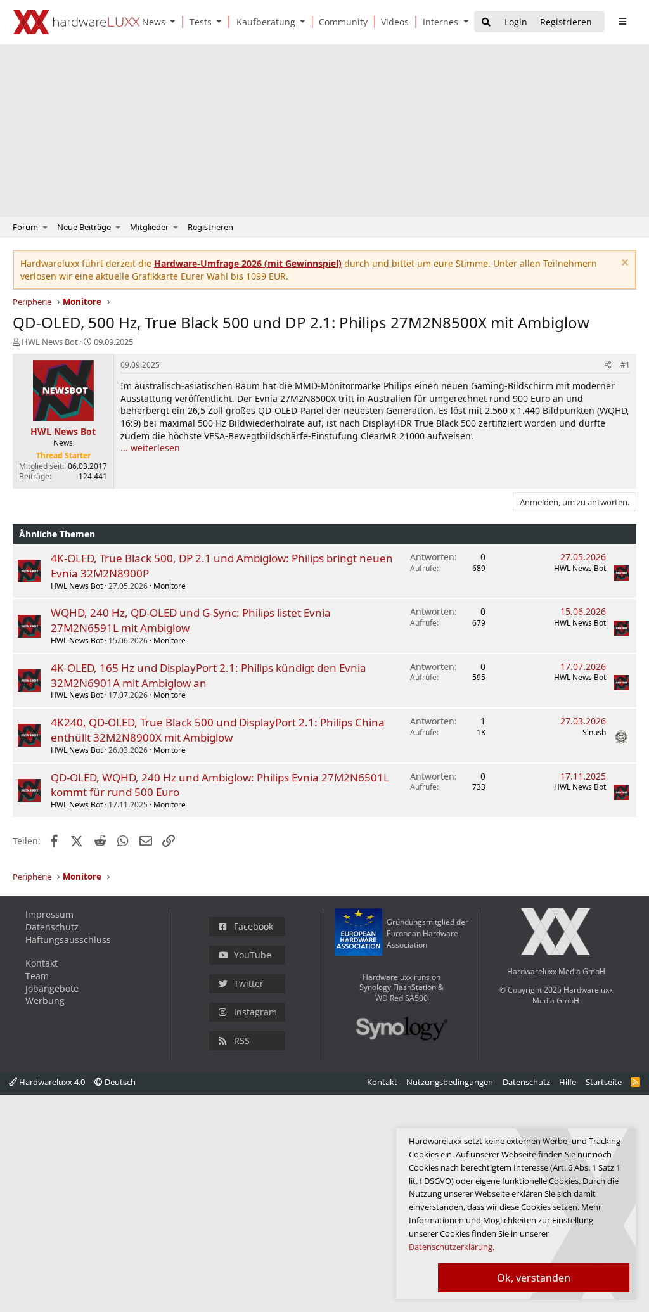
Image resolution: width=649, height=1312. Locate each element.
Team (37, 976)
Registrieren (210, 227)
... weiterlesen (150, 448)
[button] (175, 22)
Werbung (45, 1000)
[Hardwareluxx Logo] (76, 22)
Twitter (249, 983)
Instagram (255, 1012)
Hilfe (567, 1082)
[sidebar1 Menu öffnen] (622, 21)
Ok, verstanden (533, 1278)
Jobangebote (52, 988)
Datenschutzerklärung (450, 1246)
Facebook (253, 926)
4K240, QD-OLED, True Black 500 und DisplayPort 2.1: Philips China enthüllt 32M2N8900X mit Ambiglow (218, 730)
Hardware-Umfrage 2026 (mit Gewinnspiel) (248, 263)
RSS (242, 1040)
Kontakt (41, 963)
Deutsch (119, 1082)
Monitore (169, 586)
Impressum (49, 914)
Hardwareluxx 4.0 (51, 1082)
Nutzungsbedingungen (449, 1082)
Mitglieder (149, 227)
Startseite (604, 1082)
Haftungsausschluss (68, 940)
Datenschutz (52, 927)
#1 (625, 364)
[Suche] (486, 22)
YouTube (252, 955)
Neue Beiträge (84, 227)
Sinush (594, 732)
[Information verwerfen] (623, 264)
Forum (25, 227)
